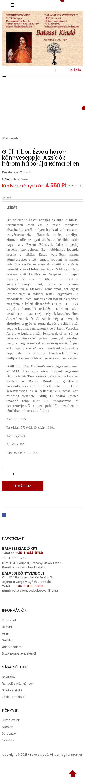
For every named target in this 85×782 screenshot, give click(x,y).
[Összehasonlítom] (18, 497)
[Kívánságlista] (61, 107)
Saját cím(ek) (12, 690)
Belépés (74, 70)
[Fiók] (50, 70)
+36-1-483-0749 (14, 558)
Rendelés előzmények (17, 683)
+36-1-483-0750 (29, 553)
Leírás (11, 207)
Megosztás (4, 515)
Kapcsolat (9, 620)
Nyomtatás (10, 138)
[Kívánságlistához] (7, 497)
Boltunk (7, 627)
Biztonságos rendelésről (19, 653)
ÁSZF (5, 633)
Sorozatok (9, 733)
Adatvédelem (12, 647)
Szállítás (8, 640)
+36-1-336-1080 (29, 586)
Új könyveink (11, 720)
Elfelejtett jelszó (13, 697)
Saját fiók (8, 677)
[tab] (42, 207)
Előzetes (8, 740)
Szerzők (7, 727)
